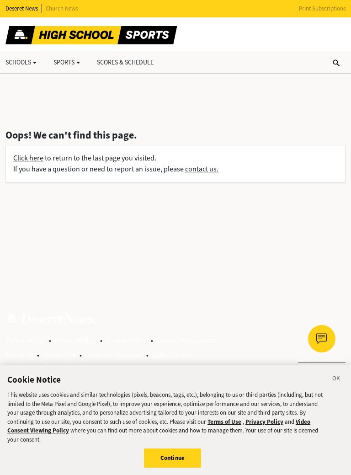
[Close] (336, 380)
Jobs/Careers (173, 355)
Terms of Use (25, 340)
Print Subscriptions (322, 8)
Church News (62, 8)
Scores (125, 62)
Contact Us (59, 355)
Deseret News (21, 8)
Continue (172, 458)
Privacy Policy (75, 340)
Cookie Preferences (187, 340)
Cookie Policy (126, 340)
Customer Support (114, 355)
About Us (19, 355)
